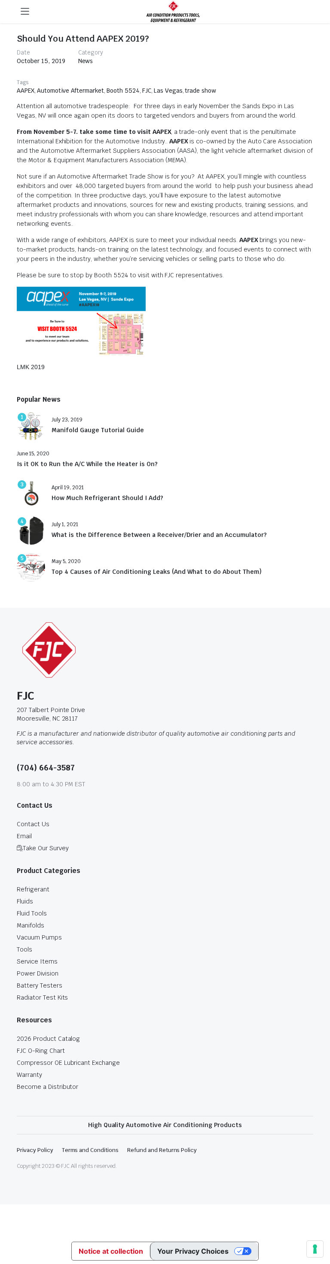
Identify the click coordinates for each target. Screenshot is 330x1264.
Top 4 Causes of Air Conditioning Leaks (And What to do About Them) (157, 572)
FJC (146, 90)
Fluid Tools (32, 913)
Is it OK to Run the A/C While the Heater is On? (87, 464)
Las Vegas (168, 90)
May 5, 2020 (66, 561)
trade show (200, 90)
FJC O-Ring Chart (41, 1051)
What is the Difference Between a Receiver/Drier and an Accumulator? (159, 535)
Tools (24, 949)
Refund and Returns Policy (162, 1150)
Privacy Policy (35, 1150)
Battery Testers (39, 985)
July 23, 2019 (67, 419)
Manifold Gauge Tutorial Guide (98, 430)
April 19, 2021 (68, 487)
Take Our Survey (46, 848)
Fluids (25, 901)
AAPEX (25, 90)
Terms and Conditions (90, 1150)
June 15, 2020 (33, 453)
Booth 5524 (123, 90)
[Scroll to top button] (316, 1225)
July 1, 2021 (65, 524)
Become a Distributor (47, 1087)
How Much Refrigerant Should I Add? (107, 498)
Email (24, 836)
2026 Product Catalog (48, 1039)
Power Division (37, 973)
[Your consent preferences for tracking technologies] (315, 1249)
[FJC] (173, 11)
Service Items (37, 961)
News (85, 61)
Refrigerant (33, 889)
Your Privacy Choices (193, 1251)
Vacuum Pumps (39, 937)
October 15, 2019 (41, 61)
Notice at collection (111, 1251)
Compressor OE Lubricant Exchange (68, 1063)
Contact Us (33, 824)
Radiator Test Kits (42, 997)
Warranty (29, 1075)
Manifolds (30, 925)
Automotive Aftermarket (70, 90)
